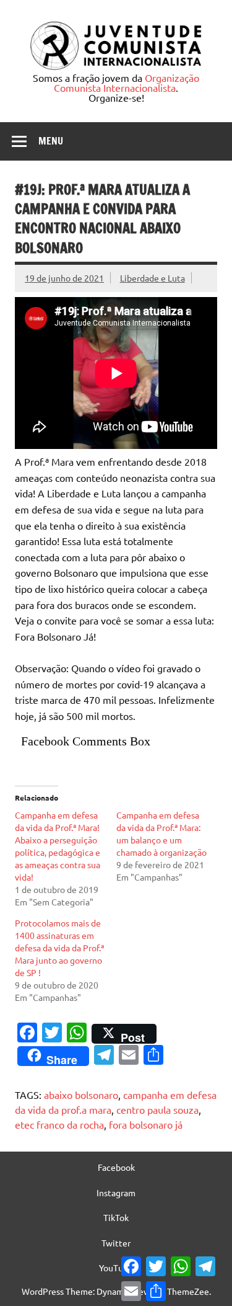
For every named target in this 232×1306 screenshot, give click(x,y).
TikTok (116, 1217)
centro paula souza (157, 1109)
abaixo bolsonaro (81, 1094)
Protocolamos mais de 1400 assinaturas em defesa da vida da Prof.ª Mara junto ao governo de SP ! (59, 947)
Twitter (116, 1242)
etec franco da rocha (59, 1124)
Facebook (116, 1167)
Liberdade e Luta (152, 277)
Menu (50, 141)
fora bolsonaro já (146, 1124)
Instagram (116, 1192)
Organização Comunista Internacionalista (126, 82)
